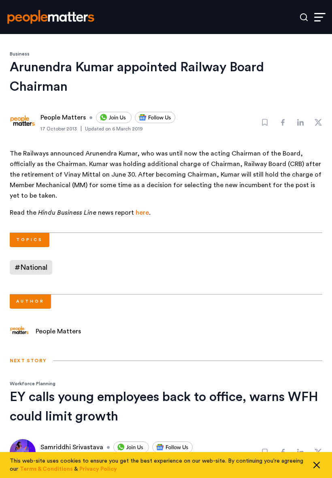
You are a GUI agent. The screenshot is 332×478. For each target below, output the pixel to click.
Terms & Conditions (46, 469)
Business (20, 53)
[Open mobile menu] (320, 17)
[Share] (283, 122)
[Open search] (304, 17)
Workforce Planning (32, 383)
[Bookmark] (265, 122)
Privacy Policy (98, 469)
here (142, 212)
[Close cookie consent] (316, 465)
